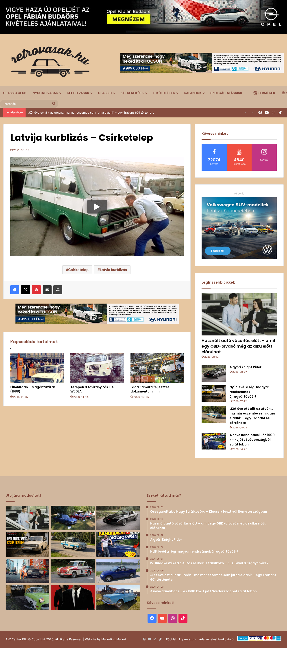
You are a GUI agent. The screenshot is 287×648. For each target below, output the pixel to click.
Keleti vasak (78, 93)
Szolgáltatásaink (226, 93)
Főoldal (171, 639)
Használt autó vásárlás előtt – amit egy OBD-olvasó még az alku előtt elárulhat (239, 346)
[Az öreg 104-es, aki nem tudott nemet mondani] (27, 571)
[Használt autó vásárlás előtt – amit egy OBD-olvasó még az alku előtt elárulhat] (239, 314)
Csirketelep (78, 269)
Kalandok (193, 93)
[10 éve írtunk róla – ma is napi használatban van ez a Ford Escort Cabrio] (118, 571)
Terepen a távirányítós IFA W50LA (92, 389)
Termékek (266, 93)
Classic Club (14, 93)
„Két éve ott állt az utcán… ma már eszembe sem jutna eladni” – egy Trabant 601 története (252, 415)
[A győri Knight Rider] (214, 373)
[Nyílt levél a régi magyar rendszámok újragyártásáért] (214, 393)
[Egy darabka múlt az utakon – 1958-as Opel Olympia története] (27, 597)
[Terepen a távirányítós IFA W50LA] (97, 368)
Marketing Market (113, 639)
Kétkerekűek (132, 93)
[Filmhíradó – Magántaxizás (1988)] (37, 368)
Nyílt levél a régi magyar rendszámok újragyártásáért (249, 392)
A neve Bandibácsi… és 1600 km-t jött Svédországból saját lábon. (73, 112)
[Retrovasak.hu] (48, 63)
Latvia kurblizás (113, 269)
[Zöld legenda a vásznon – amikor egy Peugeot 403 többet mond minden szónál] (73, 597)
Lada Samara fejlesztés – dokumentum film (151, 389)
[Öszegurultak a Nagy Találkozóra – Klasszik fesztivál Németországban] (73, 518)
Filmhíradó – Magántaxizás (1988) (33, 389)
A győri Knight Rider (245, 367)
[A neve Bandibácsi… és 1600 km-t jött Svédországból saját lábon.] (214, 441)
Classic (105, 93)
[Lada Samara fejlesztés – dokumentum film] (157, 368)
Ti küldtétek (164, 93)
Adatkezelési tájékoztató (216, 639)
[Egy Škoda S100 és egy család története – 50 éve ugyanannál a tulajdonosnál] (118, 597)
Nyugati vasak (45, 93)
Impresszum (187, 639)
